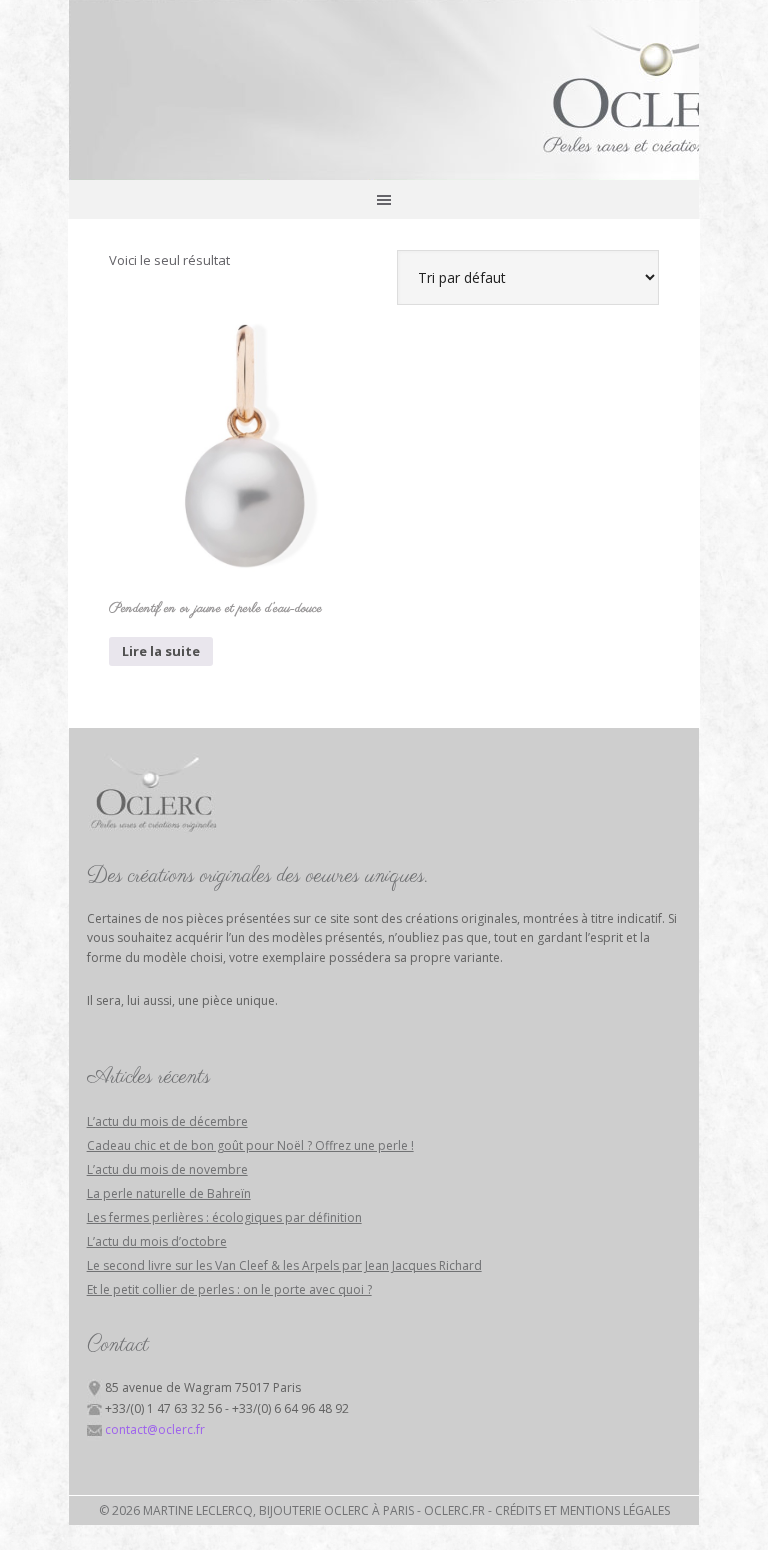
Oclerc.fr (454, 1510)
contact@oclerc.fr (155, 1429)
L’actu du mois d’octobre (157, 1241)
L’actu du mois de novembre (167, 1169)
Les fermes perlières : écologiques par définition (224, 1217)
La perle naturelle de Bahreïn (169, 1193)
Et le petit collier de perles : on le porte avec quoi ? (229, 1289)
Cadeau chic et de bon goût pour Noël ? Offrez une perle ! (250, 1145)
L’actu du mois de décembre (167, 1121)
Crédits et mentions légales (582, 1510)
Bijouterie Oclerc (384, 90)
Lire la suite (161, 651)
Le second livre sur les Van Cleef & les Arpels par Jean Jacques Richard (284, 1265)
